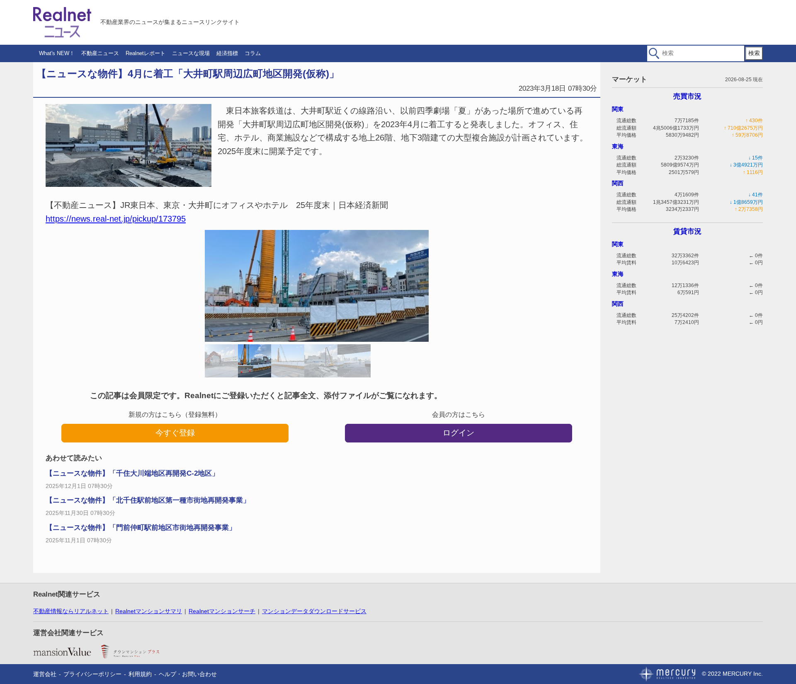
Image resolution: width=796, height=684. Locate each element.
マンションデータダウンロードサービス (314, 611)
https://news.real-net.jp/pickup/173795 (116, 218)
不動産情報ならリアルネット (71, 611)
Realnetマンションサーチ (222, 611)
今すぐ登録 (175, 432)
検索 (754, 53)
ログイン (458, 432)
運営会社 (44, 674)
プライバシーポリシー (92, 674)
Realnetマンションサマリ (148, 611)
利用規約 (140, 674)
